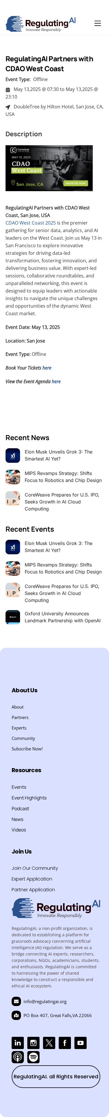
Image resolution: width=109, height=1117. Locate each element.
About (18, 707)
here (56, 381)
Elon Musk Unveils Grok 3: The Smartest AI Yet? (58, 455)
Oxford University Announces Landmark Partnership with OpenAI (63, 617)
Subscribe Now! (27, 749)
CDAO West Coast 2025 (31, 223)
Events (19, 787)
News (17, 819)
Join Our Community (35, 868)
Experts (19, 728)
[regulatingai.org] (41, 29)
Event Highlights (29, 798)
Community (23, 738)
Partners (20, 717)
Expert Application (32, 879)
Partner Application (33, 889)
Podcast (20, 808)
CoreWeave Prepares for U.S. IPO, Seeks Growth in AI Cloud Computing (62, 502)
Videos (19, 829)
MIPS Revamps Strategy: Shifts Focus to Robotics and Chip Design (63, 476)
